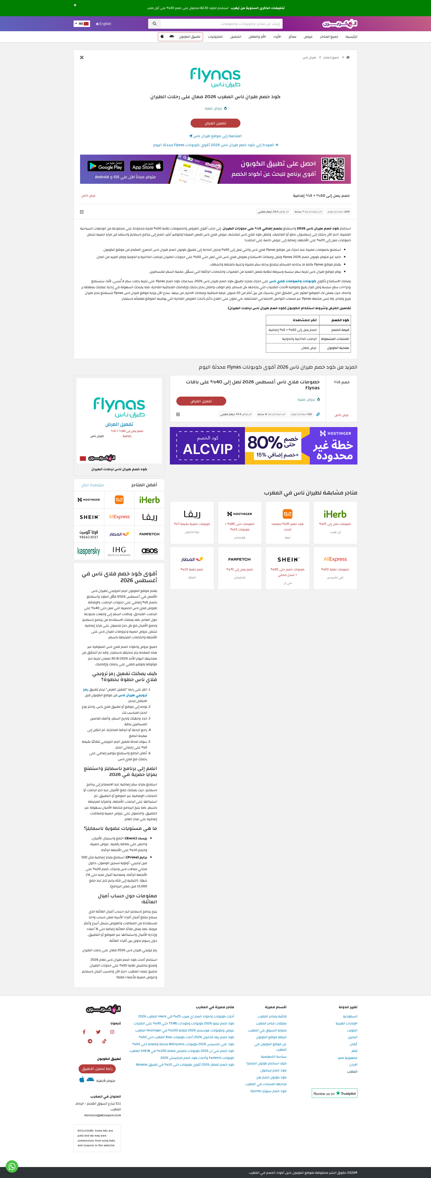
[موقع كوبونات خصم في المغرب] (348, 57)
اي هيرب (335, 532)
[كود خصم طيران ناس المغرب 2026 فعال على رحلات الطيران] (119, 421)
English (105, 24)
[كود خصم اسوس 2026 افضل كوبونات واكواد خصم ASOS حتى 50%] (149, 551)
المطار (192, 577)
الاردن (353, 1065)
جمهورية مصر (347, 1058)
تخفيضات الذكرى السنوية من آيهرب (258, 7)
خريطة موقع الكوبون (271, 1037)
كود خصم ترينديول (273, 1070)
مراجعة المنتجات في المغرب (266, 1084)
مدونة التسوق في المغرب (267, 1030)
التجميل (235, 36)
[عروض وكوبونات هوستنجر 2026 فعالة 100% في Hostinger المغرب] (239, 513)
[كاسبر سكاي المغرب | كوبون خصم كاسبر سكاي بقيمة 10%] (89, 551)
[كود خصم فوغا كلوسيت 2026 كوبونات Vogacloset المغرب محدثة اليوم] (89, 534)
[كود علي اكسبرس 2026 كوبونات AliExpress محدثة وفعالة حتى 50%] (335, 559)
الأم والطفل (257, 36)
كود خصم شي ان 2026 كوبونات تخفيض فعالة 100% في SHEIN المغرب (181, 1051)
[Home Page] (339, 23)
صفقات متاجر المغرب (271, 1023)
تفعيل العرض (215, 123)
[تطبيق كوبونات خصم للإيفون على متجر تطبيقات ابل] (162, 36)
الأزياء (277, 36)
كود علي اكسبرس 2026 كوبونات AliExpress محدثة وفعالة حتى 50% (183, 1044)
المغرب (352, 1072)
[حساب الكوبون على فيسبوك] (84, 1031)
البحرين (352, 1037)
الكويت (352, 1030)
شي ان (287, 583)
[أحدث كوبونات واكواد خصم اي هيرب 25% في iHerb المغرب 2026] (335, 513)
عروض (308, 36)
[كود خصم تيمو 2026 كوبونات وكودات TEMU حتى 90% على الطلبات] (287, 513)
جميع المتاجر (329, 36)
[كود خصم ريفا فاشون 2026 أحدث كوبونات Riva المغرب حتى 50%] (192, 513)
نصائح (292, 36)
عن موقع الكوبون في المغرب (270, 1047)
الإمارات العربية (346, 1023)
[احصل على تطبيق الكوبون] (215, 169)
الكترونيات (215, 36)
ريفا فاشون (192, 532)
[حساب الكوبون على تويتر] (98, 1031)
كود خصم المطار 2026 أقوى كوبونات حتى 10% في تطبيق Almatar (185, 1065)
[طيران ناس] (215, 77)
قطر (354, 1051)
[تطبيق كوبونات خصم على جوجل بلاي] (171, 36)
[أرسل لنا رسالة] (12, 1166)
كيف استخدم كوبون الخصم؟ (266, 1063)
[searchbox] (222, 24)
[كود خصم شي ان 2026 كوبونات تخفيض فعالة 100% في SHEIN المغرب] (287, 559)
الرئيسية (351, 36)
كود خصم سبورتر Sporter (268, 1091)
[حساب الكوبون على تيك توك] (104, 1041)
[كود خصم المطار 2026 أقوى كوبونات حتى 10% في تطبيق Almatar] (192, 559)
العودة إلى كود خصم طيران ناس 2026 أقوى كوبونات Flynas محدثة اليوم (214, 144)
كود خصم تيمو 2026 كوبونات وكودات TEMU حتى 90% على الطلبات (184, 1023)
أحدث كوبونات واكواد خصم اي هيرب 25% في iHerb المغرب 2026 (186, 1016)
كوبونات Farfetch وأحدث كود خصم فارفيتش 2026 (197, 1058)
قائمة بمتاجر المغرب (272, 1016)
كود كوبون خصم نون (271, 1077)
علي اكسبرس (335, 577)
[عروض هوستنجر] (263, 446)
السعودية (350, 1016)
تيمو (287, 537)
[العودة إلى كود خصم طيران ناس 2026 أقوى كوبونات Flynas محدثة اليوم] (82, 58)
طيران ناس (310, 57)
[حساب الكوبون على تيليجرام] (90, 1041)
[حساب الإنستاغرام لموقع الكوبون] (112, 1031)
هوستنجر (239, 537)
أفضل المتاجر (144, 485)
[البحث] (154, 24)
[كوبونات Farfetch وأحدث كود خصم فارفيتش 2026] (239, 559)
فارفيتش (239, 577)
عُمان (353, 1044)
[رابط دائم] (318, 414)
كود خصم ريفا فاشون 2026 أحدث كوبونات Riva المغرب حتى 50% (186, 1037)
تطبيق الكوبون (189, 36)
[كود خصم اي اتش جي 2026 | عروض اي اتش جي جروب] (119, 551)
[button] (75, 5)
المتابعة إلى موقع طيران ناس (217, 135)
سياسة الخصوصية (274, 1057)
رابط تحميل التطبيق (97, 1068)
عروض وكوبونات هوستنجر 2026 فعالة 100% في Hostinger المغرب (184, 1030)
